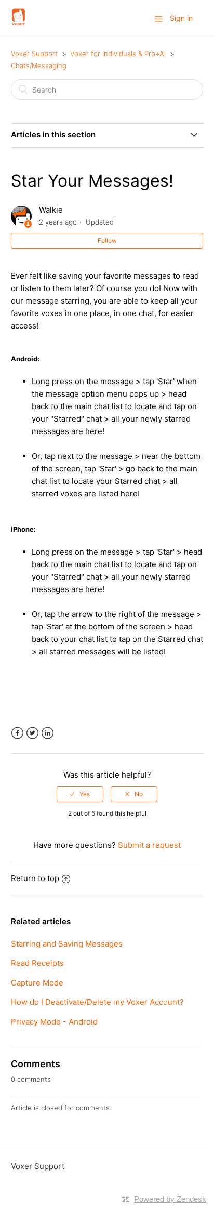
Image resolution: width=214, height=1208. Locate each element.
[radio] (80, 794)
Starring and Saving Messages (67, 944)
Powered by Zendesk (170, 1198)
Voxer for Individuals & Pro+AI (118, 53)
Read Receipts (37, 963)
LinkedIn (47, 733)
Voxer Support (34, 53)
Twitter (32, 733)
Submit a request (149, 845)
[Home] (18, 24)
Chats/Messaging (38, 65)
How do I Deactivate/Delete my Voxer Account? (97, 1002)
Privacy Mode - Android (54, 1022)
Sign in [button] (181, 18)
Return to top (35, 878)
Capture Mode (37, 983)
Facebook (17, 733)
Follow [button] (107, 240)
